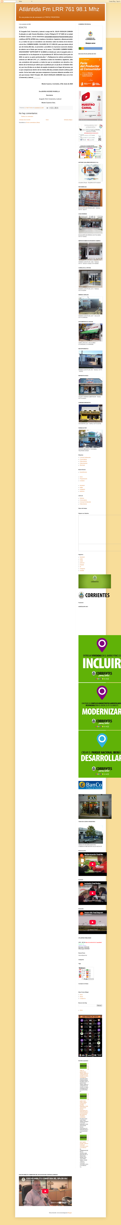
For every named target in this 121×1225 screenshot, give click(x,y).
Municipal (82, 465)
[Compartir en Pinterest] (57, 108)
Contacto (82, 480)
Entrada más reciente (24, 119)
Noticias (82, 498)
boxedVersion (83, 472)
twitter (81, 487)
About (81, 996)
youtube (82, 570)
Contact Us (83, 998)
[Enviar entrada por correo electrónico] (47, 107)
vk (80, 566)
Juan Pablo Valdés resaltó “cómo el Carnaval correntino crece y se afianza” (84, 1141)
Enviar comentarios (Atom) (33, 122)
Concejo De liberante (85, 502)
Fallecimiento (83, 461)
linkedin (82, 565)
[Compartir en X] (54, 108)
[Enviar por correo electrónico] (50, 108)
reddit (81, 561)
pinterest (82, 491)
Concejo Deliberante (85, 457)
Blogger (70, 1212)
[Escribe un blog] (52, 108)
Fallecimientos (83, 463)
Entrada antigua (68, 119)
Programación (83, 478)
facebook (82, 485)
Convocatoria (83, 459)
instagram (82, 489)
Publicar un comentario (27, 116)
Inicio (47, 119)
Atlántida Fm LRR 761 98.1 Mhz (59, 9)
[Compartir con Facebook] (56, 108)
